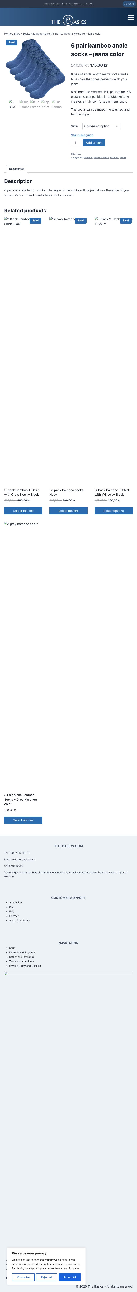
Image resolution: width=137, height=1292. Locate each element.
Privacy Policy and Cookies (25, 965)
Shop (12, 947)
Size (74, 126)
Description (17, 168)
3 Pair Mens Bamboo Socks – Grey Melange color (20, 799)
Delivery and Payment (22, 952)
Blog (11, 906)
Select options (23, 511)
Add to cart (94, 143)
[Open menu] (132, 16)
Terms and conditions (21, 961)
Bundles (114, 157)
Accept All (70, 1277)
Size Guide (15, 902)
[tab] (17, 169)
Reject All (46, 1277)
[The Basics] (68, 20)
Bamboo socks (101, 157)
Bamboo (88, 157)
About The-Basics (19, 920)
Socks (123, 157)
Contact (14, 915)
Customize (23, 1277)
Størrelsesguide (82, 135)
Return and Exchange (21, 956)
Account (129, 3)
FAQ (11, 911)
